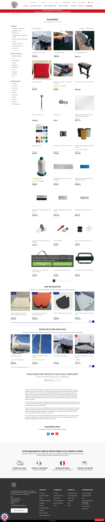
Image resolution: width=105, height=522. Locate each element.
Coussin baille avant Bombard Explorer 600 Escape (39, 313)
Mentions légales (86, 493)
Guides (43, 2)
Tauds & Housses (43, 513)
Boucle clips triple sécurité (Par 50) (62, 145)
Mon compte (57, 498)
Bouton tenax (57, 114)
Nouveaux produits (44, 495)
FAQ (50, 2)
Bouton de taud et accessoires (20, 39)
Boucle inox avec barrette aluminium (84, 270)
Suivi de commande (58, 500)
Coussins (41, 505)
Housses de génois (44, 508)
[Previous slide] (90, 322)
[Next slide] (93, 322)
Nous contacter (19, 510)
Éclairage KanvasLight (44, 500)
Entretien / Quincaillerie (18, 28)
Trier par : (82, 28)
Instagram (56, 433)
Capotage (41, 503)
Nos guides (70, 500)
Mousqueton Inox (16, 30)
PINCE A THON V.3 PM (37, 114)
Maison (41, 498)
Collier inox (15, 48)
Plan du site (85, 508)
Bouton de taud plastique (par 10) (83, 240)
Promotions (42, 493)
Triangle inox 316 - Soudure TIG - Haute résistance (40, 270)
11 (69, 280)
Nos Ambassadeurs (73, 495)
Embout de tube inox (17, 43)
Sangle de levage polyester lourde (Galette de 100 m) (83, 179)
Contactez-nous (65, 376)
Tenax (14, 41)
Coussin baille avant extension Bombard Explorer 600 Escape (18, 313)
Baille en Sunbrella (37, 81)
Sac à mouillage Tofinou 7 (81, 52)
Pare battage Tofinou (59, 52)
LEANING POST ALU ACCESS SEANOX (84, 81)
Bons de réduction (58, 503)
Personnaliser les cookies (42, 264)
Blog (57, 2)
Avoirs (55, 505)
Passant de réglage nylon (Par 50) (62, 270)
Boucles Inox (15, 33)
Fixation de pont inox (17, 46)
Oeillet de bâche (58, 240)
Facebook (48, 433)
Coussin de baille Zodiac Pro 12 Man (63, 313)
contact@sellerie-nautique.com (18, 505)
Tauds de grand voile (44, 515)
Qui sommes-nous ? (73, 493)
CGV (83, 498)
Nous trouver (71, 498)
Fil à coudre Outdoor (37, 178)
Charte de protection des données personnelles (87, 502)
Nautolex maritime (37, 145)
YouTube (52, 433)
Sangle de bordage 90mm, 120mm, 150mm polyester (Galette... (84, 115)
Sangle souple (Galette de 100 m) (83, 209)
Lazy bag (41, 510)
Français (74, 2)
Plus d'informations (37, 260)
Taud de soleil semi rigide (38, 52)
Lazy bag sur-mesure (16, 355)
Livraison (56, 493)
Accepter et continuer (62, 264)
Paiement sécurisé (58, 495)
